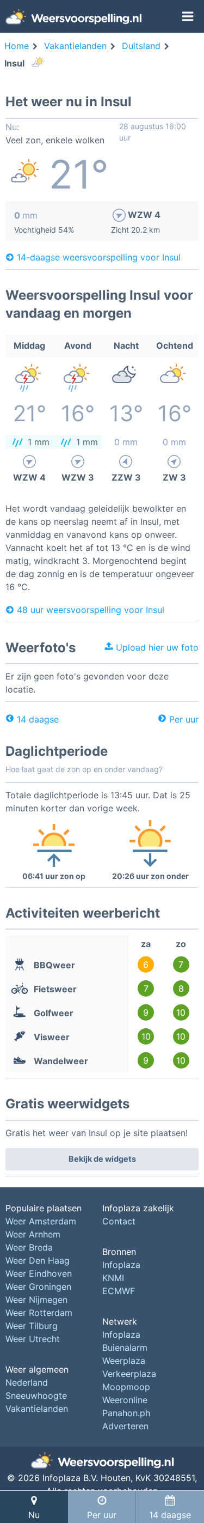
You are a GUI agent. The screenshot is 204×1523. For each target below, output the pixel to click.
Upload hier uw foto (156, 647)
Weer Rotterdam (38, 1312)
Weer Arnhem (32, 1234)
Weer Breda (29, 1247)
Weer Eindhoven (38, 1273)
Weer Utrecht (32, 1338)
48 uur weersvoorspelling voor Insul (90, 609)
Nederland (26, 1382)
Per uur (184, 719)
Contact (118, 1221)
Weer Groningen (38, 1286)
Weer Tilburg (31, 1325)
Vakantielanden (36, 1408)
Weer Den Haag (37, 1260)
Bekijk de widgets (102, 1158)
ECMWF (118, 1290)
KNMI (113, 1277)
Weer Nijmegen (36, 1299)
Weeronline (124, 1399)
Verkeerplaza (129, 1373)
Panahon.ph (126, 1412)
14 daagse (38, 719)
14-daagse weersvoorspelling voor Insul (99, 257)
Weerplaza (123, 1360)
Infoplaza (121, 1264)
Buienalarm (124, 1347)
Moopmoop (126, 1386)
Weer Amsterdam (40, 1221)
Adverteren (125, 1426)
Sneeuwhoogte (36, 1395)
